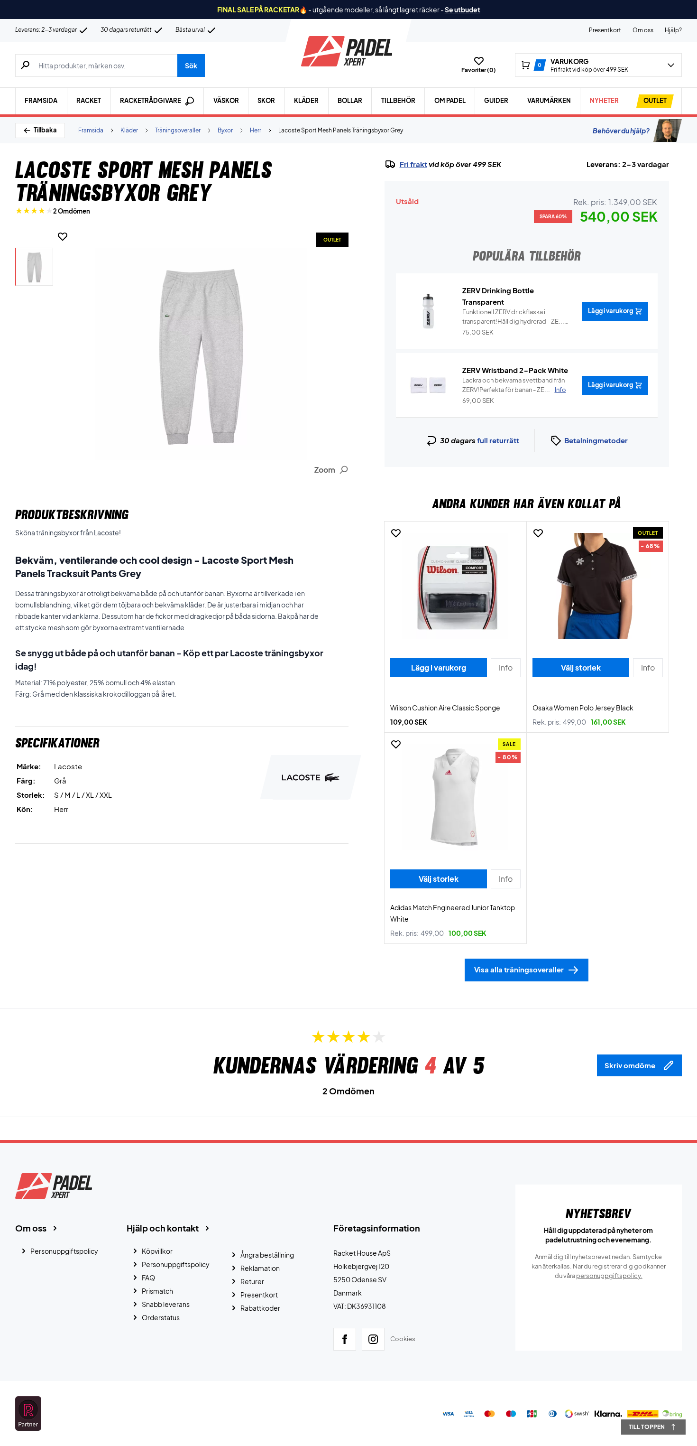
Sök (191, 65)
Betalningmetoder (596, 440)
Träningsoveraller (178, 130)
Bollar (350, 100)
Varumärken (549, 100)
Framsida (41, 100)
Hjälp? (673, 30)
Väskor (226, 100)
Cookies (402, 1339)
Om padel (450, 100)
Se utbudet (462, 9)
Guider (496, 100)
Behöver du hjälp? (621, 130)
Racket (88, 100)
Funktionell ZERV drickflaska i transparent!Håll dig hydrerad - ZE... (513, 317)
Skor (266, 100)
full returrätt (498, 440)
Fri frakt (413, 164)
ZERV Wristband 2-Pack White (515, 369)
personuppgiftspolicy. (609, 1275)
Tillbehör (398, 100)
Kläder (306, 100)
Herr (255, 130)
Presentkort (605, 30)
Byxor (225, 130)
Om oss (643, 30)
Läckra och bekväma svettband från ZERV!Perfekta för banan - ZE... (514, 384)
